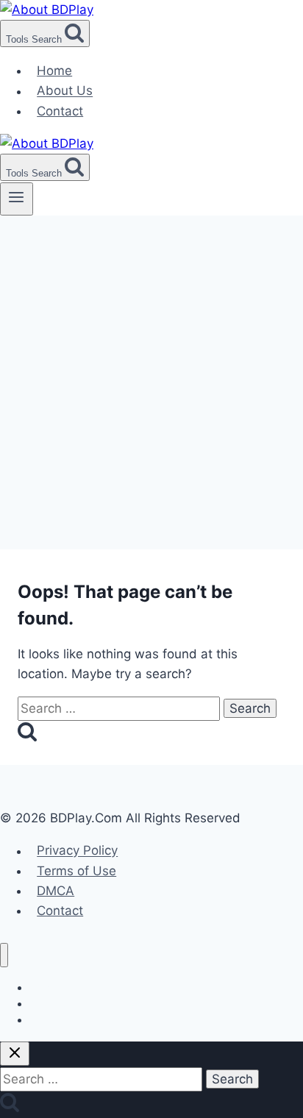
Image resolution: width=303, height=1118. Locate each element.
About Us (65, 91)
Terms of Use (76, 871)
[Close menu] (4, 955)
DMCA (55, 890)
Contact (60, 111)
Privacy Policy (77, 851)
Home (54, 70)
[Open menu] (16, 198)
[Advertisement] (151, 374)
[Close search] (14, 1054)
